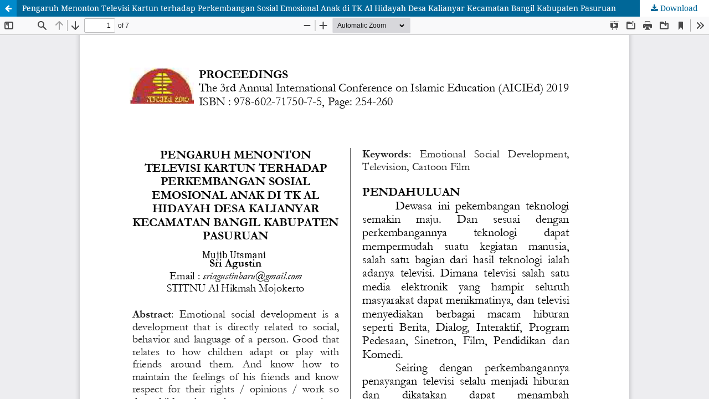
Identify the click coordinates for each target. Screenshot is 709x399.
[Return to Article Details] (8, 8)
